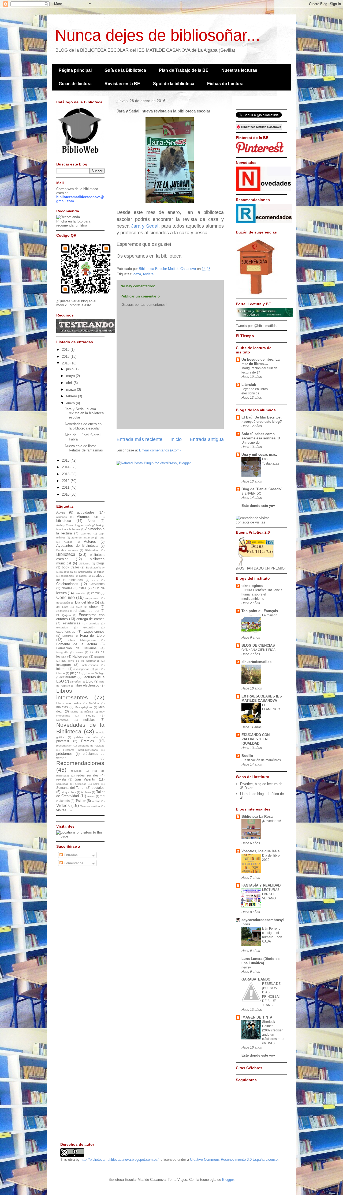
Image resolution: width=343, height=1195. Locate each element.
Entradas (70, 855)
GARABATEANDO (255, 979)
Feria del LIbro (92, 636)
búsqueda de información (76, 571)
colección (80, 593)
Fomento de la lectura (76, 644)
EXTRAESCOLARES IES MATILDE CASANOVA (261, 698)
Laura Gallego (96, 673)
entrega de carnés (90, 619)
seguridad (62, 783)
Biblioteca (65, 554)
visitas (61, 810)
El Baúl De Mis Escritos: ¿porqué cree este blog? (261, 419)
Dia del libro (84, 602)
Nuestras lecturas (239, 70)
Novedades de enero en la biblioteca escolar (83, 426)
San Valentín (85, 779)
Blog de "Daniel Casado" (261, 489)
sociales (98, 788)
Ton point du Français (259, 611)
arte (102, 537)
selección (81, 783)
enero (71, 403)
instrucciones (90, 665)
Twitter (81, 801)
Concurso (65, 597)
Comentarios (73, 863)
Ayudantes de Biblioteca (77, 546)
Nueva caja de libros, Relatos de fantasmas (84, 448)
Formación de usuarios (76, 648)
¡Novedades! (271, 821)
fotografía (62, 652)
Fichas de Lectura (225, 83)
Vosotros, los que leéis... (262, 851)
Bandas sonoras (67, 550)
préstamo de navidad (91, 745)
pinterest (62, 741)
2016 (66, 363)
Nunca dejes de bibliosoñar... (157, 35)
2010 (66, 494)
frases (79, 652)
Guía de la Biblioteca (125, 70)
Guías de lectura (75, 83)
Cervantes (97, 584)
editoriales (62, 610)
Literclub (248, 385)
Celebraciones (67, 584)
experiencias (65, 631)
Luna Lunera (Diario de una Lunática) (260, 961)
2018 (66, 357)
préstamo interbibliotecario (80, 749)
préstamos (64, 754)
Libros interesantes (72, 694)
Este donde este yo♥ (258, 506)
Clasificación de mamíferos (261, 760)
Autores (90, 542)
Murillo (74, 711)
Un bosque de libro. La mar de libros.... (260, 361)
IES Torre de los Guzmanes (80, 660)
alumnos (61, 516)
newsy (246, 967)
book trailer (70, 567)
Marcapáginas (83, 707)
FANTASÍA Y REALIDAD (261, 885)
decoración (63, 602)
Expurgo (67, 635)
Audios (68, 541)
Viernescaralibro (90, 806)
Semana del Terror (70, 787)
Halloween (80, 656)
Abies (60, 512)
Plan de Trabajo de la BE (183, 70)
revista (148, 274)
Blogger (228, 1180)
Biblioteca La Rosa (257, 817)
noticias (89, 719)
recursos (76, 770)
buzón (101, 571)
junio (70, 369)
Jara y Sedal (144, 226)
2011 (66, 487)
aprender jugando (82, 537)
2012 (66, 481)
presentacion (64, 745)
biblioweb (84, 563)
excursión (89, 627)
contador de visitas (250, 522)
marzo (71, 389)
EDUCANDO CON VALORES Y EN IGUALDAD (255, 739)
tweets (65, 800)
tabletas (86, 792)
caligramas (67, 575)
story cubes (69, 792)
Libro (89, 681)
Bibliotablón (92, 550)
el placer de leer (86, 610)
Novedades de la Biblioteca (80, 728)
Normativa (62, 719)
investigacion (81, 669)
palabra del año (86, 737)
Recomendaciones (80, 763)
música (88, 711)
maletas (62, 707)
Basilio (247, 756)
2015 (66, 460)
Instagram (63, 664)
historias (99, 656)
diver (79, 606)
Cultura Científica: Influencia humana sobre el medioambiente (261, 594)
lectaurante (68, 677)
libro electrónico (87, 685)
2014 (66, 467)
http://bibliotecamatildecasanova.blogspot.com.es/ (120, 1160)
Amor (91, 520)
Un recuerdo (250, 442)
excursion (62, 627)
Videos (63, 805)
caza (137, 274)
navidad (89, 715)
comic (95, 593)
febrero (72, 396)
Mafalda (94, 703)
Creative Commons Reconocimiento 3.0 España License (234, 1160)
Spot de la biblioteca (173, 83)
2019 (66, 350)
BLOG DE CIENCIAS (258, 645)
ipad (97, 669)
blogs (100, 563)
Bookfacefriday (95, 567)
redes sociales (87, 775)
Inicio (176, 439)
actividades (86, 512)
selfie (96, 783)
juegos (75, 673)
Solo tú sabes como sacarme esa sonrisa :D (260, 436)
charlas (67, 588)
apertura (86, 533)
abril (70, 383)
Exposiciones (94, 631)
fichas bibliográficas (82, 640)
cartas (83, 575)
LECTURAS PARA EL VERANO (270, 894)
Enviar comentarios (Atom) (160, 450)
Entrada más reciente (139, 439)
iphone (60, 673)
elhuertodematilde (256, 662)
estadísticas (71, 623)
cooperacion (92, 598)
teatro (91, 796)
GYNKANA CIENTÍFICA (258, 650)
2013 (66, 474)
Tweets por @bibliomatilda (256, 326)
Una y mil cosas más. (259, 455)
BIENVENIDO (251, 493)
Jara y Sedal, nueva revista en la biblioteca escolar (84, 413)
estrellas (94, 623)
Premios (87, 741)
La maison (269, 615)
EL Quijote (63, 615)
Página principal (75, 70)
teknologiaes (252, 586)
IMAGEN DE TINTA (256, 1017)
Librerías (75, 681)
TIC (102, 796)
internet (61, 668)
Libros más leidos (68, 703)
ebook (93, 606)
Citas (82, 588)
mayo (71, 376)
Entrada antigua (207, 439)
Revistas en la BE (122, 83)
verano (96, 801)
